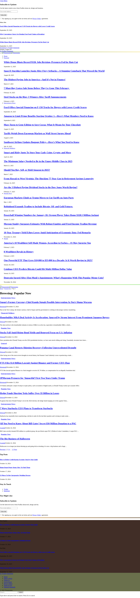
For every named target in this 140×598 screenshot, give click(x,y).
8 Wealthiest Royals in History (19, 251)
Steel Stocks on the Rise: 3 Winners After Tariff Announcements (35, 97)
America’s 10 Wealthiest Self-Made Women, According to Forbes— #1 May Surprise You (47, 243)
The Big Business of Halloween (15, 438)
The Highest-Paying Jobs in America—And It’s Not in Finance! (34, 79)
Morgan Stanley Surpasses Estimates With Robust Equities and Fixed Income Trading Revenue (50, 224)
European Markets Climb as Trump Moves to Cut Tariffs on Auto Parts (39, 197)
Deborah (2, 322)
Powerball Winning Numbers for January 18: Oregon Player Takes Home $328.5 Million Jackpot (51, 215)
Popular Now (8, 193)
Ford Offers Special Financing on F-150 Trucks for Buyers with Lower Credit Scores (27, 26)
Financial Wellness (9, 148)
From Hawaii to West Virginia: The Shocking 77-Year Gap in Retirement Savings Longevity (49, 178)
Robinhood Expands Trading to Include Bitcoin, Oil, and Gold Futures (38, 206)
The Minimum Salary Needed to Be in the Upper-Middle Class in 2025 (38, 161)
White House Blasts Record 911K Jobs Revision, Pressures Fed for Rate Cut (24, 42)
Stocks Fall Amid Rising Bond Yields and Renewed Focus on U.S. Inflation (36, 332)
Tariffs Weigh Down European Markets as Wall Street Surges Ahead (37, 133)
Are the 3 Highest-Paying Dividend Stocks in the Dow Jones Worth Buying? (40, 187)
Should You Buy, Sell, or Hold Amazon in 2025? (27, 170)
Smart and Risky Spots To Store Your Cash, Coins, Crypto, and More (37, 152)
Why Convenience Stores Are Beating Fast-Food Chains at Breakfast (22, 34)
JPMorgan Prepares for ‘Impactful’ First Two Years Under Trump (32, 378)
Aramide (2, 428)
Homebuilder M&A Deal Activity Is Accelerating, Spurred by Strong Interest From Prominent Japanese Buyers (54, 317)
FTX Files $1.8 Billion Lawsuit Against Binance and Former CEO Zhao (35, 363)
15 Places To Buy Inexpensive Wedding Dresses (15, 475)
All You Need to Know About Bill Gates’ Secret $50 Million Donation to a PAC (38, 423)
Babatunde (3, 306)
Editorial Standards (9, 587)
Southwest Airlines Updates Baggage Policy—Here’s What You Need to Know (41, 142)
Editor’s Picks (8, 578)
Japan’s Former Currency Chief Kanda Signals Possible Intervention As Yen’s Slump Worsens (46, 302)
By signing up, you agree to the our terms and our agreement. (25, 18)
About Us (7, 580)
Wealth (6, 238)
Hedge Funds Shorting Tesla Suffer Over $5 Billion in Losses (29, 393)
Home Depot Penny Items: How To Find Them (15, 467)
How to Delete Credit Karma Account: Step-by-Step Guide (19, 459)
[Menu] (1, 53)
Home (6, 56)
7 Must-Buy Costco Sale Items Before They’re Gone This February (37, 88)
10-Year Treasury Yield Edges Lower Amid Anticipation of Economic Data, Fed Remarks (47, 232)
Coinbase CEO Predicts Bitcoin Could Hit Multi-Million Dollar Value (38, 269)
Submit (21, 592)
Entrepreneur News (10, 103)
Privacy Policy (36, 18)
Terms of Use (8, 585)
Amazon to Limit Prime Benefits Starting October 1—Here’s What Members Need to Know (49, 116)
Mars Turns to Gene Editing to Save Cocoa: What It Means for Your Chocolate (42, 125)
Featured (6, 58)
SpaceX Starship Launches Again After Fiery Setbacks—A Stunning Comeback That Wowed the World (54, 71)
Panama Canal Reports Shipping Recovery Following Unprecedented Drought (38, 347)
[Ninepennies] (11, 53)
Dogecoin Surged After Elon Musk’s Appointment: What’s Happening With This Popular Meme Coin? (54, 277)
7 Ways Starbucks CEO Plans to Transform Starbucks (26, 408)
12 (13, 449)
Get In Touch (8, 582)
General (4, 343)
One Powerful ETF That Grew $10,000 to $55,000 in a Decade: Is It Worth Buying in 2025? (48, 260)
